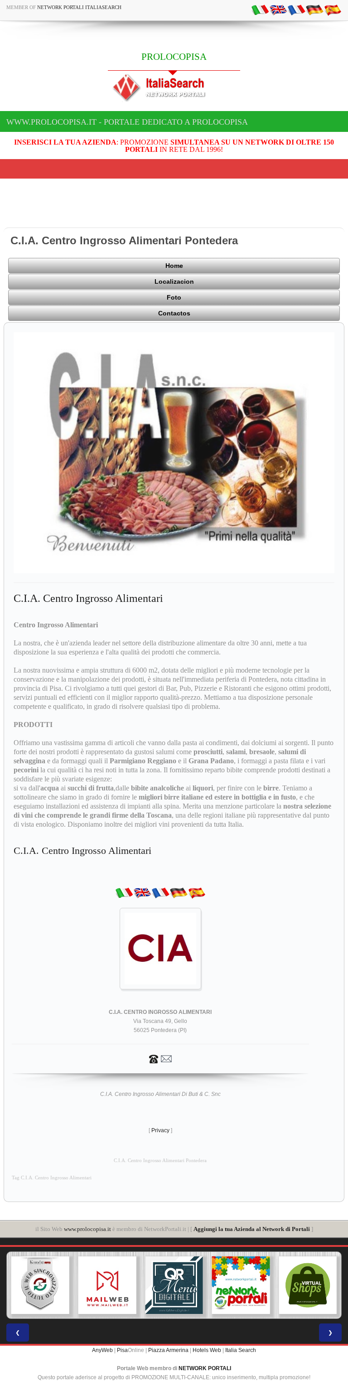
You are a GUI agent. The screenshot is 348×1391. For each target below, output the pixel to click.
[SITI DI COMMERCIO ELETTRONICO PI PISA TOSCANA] (308, 1285)
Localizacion (174, 281)
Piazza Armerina (168, 1350)
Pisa (122, 1350)
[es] (333, 9)
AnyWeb (102, 1350)
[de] (314, 9)
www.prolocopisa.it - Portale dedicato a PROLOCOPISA (127, 121)
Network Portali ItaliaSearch (79, 7)
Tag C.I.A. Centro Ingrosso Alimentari (52, 1177)
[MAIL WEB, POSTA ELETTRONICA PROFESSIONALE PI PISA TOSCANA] (107, 1285)
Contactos (174, 313)
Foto (174, 297)
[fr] (296, 9)
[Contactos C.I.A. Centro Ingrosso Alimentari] (160, 1058)
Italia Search (240, 1350)
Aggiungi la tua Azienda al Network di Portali (251, 1229)
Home (174, 265)
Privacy (160, 1130)
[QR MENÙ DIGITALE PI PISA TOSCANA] (174, 1285)
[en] (278, 9)
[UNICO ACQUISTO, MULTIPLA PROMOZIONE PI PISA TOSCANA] (241, 1285)
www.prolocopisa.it (87, 1229)
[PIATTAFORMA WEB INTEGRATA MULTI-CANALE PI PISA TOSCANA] (40, 1285)
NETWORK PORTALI (205, 1368)
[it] (260, 9)
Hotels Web (207, 1350)
